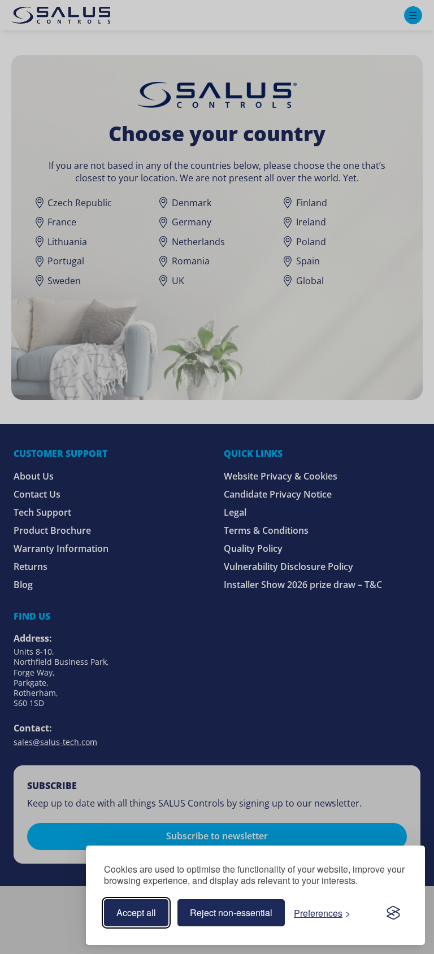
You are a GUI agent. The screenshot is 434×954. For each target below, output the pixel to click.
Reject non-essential (231, 912)
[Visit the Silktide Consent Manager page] (393, 912)
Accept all (136, 912)
